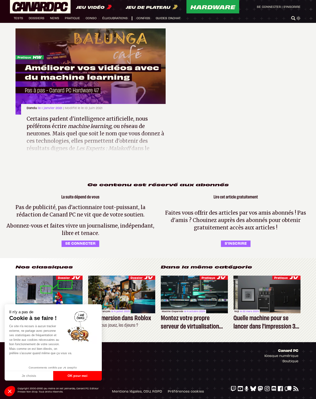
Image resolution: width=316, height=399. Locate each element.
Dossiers (36, 18)
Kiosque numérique (281, 355)
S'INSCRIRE (236, 243)
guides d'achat (168, 18)
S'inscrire (292, 6)
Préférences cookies (186, 391)
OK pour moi (77, 376)
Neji (236, 311)
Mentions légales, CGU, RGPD (137, 391)
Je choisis (29, 376)
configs (143, 18)
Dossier (64, 278)
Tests (18, 18)
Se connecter (269, 6)
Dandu (32, 108)
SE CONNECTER (80, 243)
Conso (91, 18)
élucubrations (115, 18)
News (54, 18)
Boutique (290, 361)
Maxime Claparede (172, 311)
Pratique (72, 18)
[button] (9, 391)
